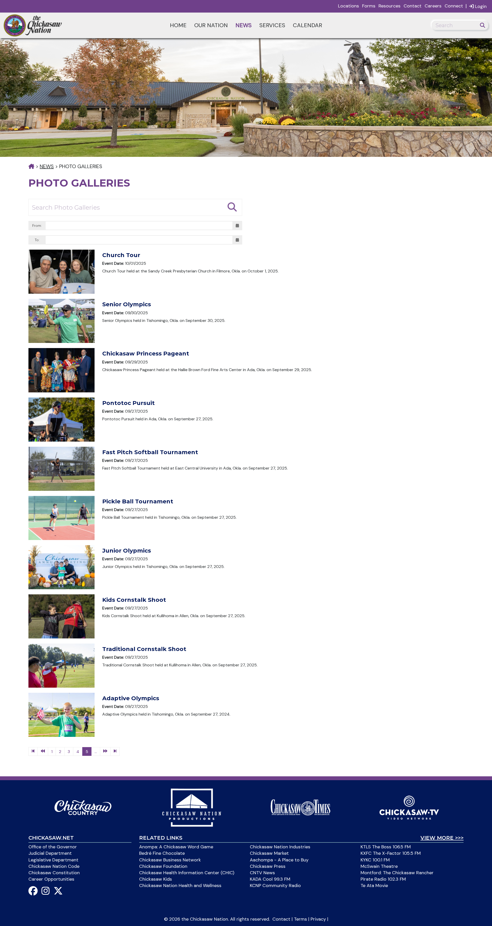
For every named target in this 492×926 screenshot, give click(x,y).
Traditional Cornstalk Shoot (144, 649)
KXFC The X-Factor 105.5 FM (391, 853)
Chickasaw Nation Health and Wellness (180, 885)
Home (178, 25)
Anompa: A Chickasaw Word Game (176, 847)
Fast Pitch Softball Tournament (150, 452)
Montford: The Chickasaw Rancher (397, 873)
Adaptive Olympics (130, 698)
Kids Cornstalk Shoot (134, 599)
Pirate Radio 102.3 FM (383, 879)
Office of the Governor (52, 847)
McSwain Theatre (379, 866)
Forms (368, 6)
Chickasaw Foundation (163, 866)
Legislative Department (53, 860)
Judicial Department (50, 853)
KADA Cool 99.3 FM (270, 879)
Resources (389, 6)
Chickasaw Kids (155, 879)
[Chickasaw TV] (409, 807)
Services (272, 25)
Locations (348, 6)
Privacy (318, 919)
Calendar (307, 25)
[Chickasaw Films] (191, 807)
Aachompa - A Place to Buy (279, 860)
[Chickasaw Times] (300, 807)
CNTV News (262, 873)
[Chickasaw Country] (83, 807)
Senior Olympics (126, 304)
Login (480, 6)
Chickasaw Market (269, 853)
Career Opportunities (51, 879)
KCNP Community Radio (275, 885)
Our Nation (211, 25)
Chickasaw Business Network (170, 860)
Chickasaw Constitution (54, 873)
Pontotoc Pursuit (128, 403)
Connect (454, 6)
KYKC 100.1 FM (375, 860)
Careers (433, 6)
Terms (300, 919)
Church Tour (121, 255)
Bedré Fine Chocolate (162, 853)
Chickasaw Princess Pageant (145, 353)
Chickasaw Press (267, 866)
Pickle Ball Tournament (137, 501)
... (96, 751)
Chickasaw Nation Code (53, 866)
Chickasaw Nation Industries (280, 847)
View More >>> (442, 838)
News (243, 25)
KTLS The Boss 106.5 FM (386, 847)
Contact (413, 6)
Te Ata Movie (374, 885)
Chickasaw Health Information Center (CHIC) (186, 873)
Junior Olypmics (126, 550)
